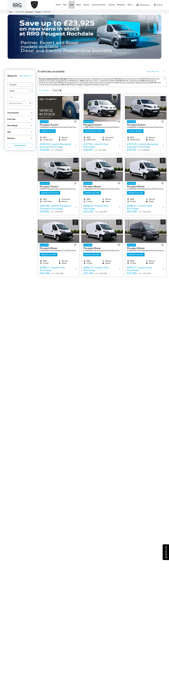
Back (11, 12)
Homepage (29, 12)
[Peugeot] (34, 5)
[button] (27, 84)
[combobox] (20, 84)
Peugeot (38, 12)
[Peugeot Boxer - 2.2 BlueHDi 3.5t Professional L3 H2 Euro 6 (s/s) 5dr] (102, 169)
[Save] (75, 122)
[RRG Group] (17, 5)
